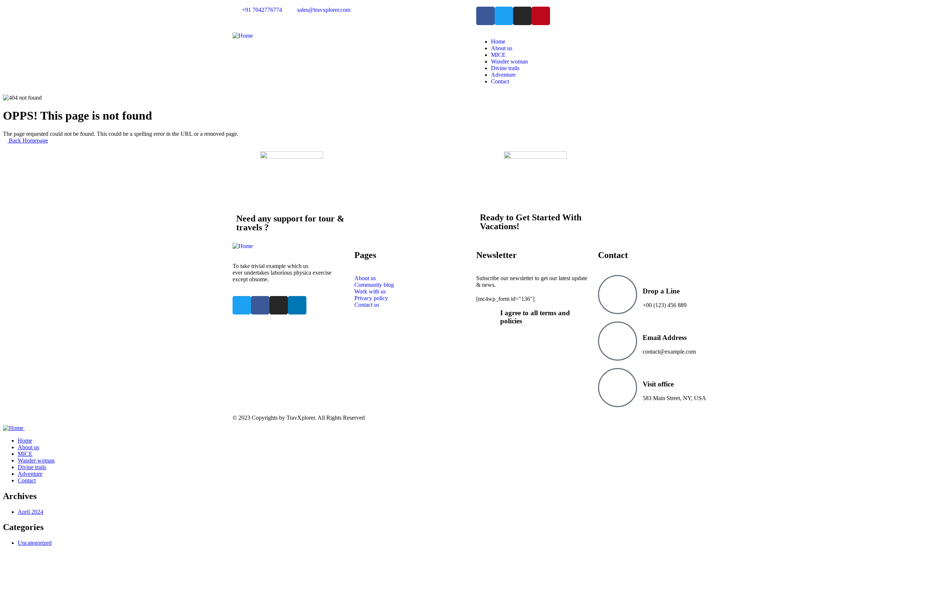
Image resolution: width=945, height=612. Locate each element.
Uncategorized (35, 543)
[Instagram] (522, 16)
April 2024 (30, 512)
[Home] (243, 35)
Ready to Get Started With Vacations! (530, 222)
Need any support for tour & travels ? (290, 223)
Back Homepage (27, 140)
